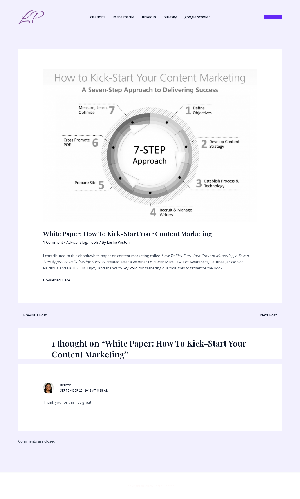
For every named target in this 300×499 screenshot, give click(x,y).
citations (97, 16)
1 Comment (53, 242)
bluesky (170, 16)
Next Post (270, 315)
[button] (273, 17)
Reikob (65, 385)
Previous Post (33, 315)
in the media (123, 16)
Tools (94, 242)
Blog (83, 242)
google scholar (197, 16)
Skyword (130, 267)
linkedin (149, 16)
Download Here (56, 280)
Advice (72, 242)
